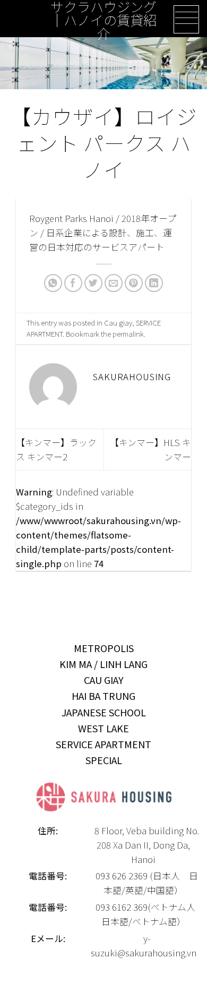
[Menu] (186, 19)
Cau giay (118, 322)
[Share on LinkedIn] (154, 283)
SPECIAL (103, 760)
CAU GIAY (104, 680)
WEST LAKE (103, 728)
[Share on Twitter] (93, 283)
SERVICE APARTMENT (103, 744)
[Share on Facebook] (73, 283)
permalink (128, 333)
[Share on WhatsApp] (53, 283)
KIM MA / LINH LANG (103, 664)
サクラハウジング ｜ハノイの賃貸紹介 (103, 20)
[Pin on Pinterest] (134, 283)
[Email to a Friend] (114, 283)
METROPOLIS (104, 648)
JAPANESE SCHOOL (104, 712)
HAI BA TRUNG (103, 696)
